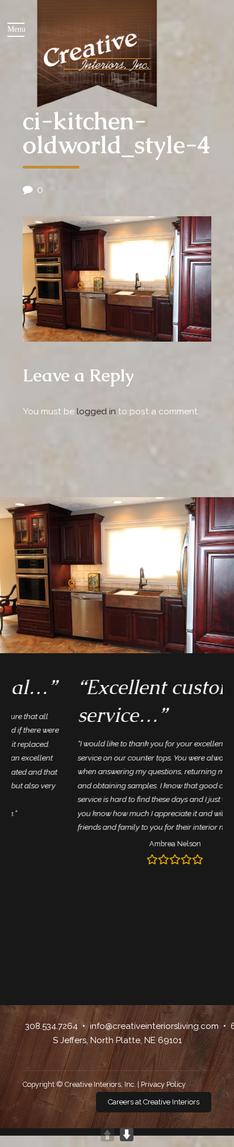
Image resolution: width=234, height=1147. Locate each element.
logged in (96, 411)
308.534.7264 (51, 1026)
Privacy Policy (163, 1084)
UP (107, 1134)
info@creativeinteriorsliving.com (154, 1026)
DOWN (126, 1134)
